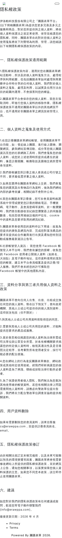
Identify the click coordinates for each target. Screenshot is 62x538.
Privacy (14, 523)
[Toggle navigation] (57, 4)
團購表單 (36, 535)
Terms (13, 527)
